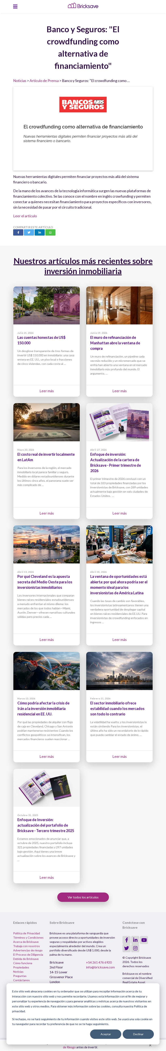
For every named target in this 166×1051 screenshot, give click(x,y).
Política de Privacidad (26, 933)
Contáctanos (21, 980)
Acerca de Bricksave (26, 941)
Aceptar (106, 1034)
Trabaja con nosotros (26, 946)
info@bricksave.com (100, 967)
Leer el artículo (25, 216)
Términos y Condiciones (28, 937)
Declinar (138, 1034)
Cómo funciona (22, 963)
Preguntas (20, 976)
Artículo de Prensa (44, 80)
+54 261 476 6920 (99, 962)
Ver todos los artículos (83, 897)
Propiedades (21, 967)
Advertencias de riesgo (28, 950)
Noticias (19, 80)
